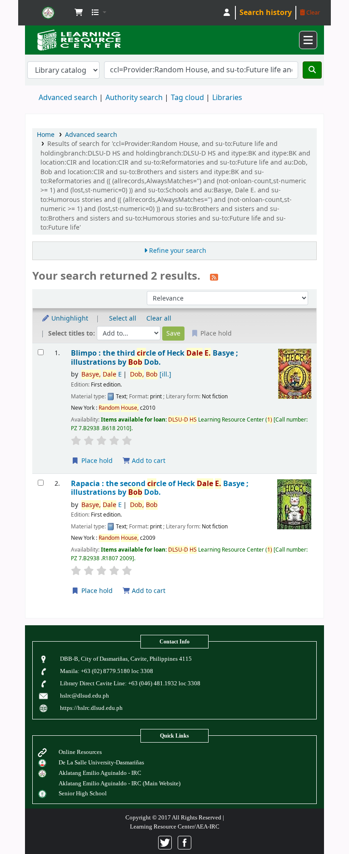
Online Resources (80, 752)
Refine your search (177, 251)
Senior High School (83, 793)
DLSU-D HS (48, 13)
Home (46, 135)
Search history (265, 12)
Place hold (96, 461)
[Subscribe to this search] (214, 277)
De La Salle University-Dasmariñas (101, 762)
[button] (78, 13)
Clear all (158, 318)
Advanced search (68, 97)
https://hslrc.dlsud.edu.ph (91, 707)
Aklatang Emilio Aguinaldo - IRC (100, 772)
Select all (122, 318)
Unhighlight (69, 318)
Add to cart (147, 461)
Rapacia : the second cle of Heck (160, 488)
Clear (312, 12)
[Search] (312, 70)
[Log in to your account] (227, 13)
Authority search (134, 97)
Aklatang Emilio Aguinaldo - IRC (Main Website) (119, 783)
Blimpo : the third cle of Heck (154, 358)
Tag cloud (187, 97)
